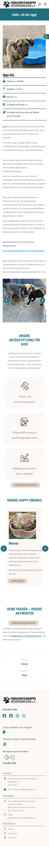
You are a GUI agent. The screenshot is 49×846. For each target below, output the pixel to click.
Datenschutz (12, 833)
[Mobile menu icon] (45, 4)
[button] (6, 300)
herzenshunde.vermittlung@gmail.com (22, 789)
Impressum (12, 838)
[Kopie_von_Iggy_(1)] (24, 300)
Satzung (11, 829)
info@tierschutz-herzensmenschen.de (26, 636)
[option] (24, 547)
